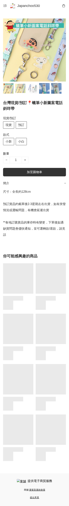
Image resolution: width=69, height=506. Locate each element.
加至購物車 (34, 172)
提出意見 (34, 497)
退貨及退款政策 (37, 489)
